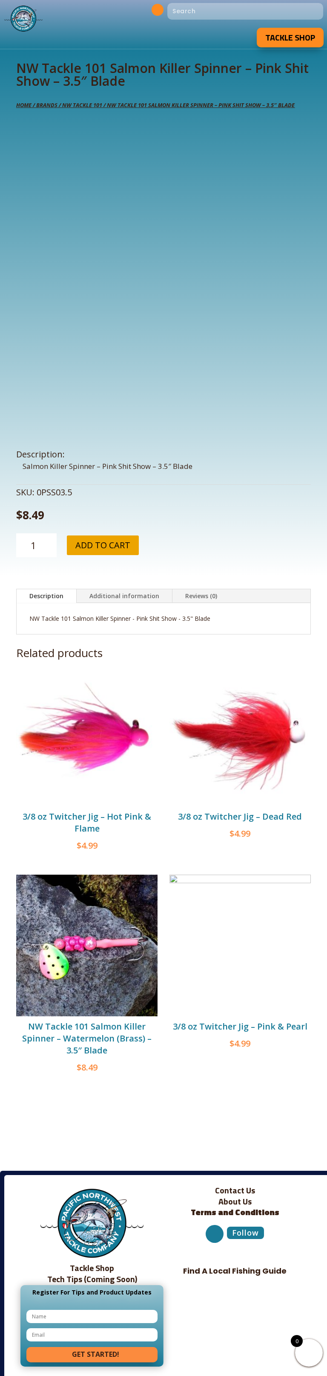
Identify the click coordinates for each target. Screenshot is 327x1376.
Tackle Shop (290, 37)
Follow (245, 1233)
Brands (46, 105)
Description (46, 596)
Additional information (124, 596)
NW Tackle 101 (82, 105)
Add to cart (102, 545)
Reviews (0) (201, 596)
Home (24, 105)
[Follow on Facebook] (158, 10)
